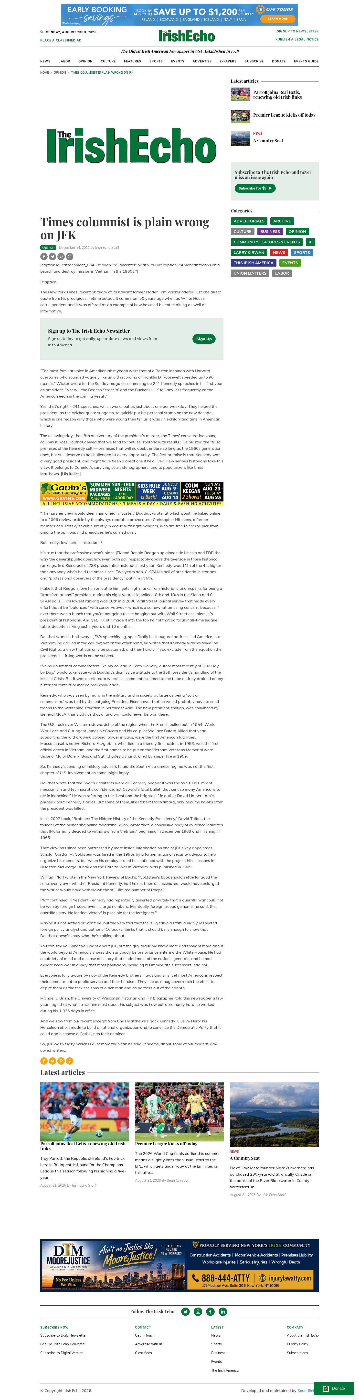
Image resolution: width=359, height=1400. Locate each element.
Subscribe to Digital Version (61, 1353)
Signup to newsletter (298, 31)
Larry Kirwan (249, 252)
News (45, 61)
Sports (156, 61)
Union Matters (250, 273)
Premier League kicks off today (284, 115)
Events (177, 61)
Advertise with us (149, 1344)
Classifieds (143, 1353)
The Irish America (225, 1370)
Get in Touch (145, 1335)
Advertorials (249, 221)
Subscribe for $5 (252, 188)
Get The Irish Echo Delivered (62, 1344)
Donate (279, 61)
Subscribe (254, 61)
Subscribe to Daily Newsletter (63, 1335)
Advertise (202, 61)
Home (44, 72)
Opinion (85, 61)
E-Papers (228, 61)
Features (132, 61)
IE (310, 242)
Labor (64, 61)
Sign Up (204, 338)
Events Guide (306, 61)
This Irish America (254, 262)
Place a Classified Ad (61, 40)
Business (270, 231)
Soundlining (308, 1390)
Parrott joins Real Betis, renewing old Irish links (277, 94)
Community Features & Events (267, 242)
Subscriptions (297, 1353)
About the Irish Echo (303, 1335)
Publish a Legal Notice (297, 39)
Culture (108, 61)
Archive (282, 221)
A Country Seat (268, 140)
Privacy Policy (297, 1344)
